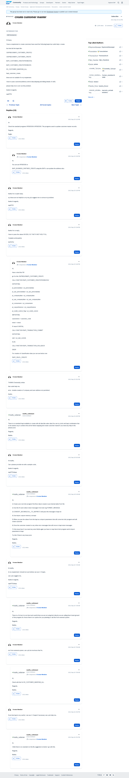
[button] (115, 25)
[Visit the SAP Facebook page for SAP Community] (104, 775)
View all (90, 97)
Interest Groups (24, 7)
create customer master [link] (65, 7)
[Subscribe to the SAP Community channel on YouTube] (110, 775)
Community (17, 2)
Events (64, 2)
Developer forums (52, 12)
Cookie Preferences (67, 775)
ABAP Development (11, 35)
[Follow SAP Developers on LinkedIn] (113, 775)
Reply (77, 144)
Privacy (16, 775)
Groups (42, 2)
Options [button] (121, 16)
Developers (49, 2)
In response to (27, 157)
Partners (57, 2)
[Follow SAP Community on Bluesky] (107, 775)
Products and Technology (30, 2)
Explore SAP (111, 2)
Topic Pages (80, 2)
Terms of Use (23, 775)
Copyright (31, 775)
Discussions (55, 7)
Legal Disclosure (41, 775)
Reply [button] (78, 101)
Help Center (71, 2)
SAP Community (10, 7)
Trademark (50, 775)
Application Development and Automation (40, 7)
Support (57, 775)
